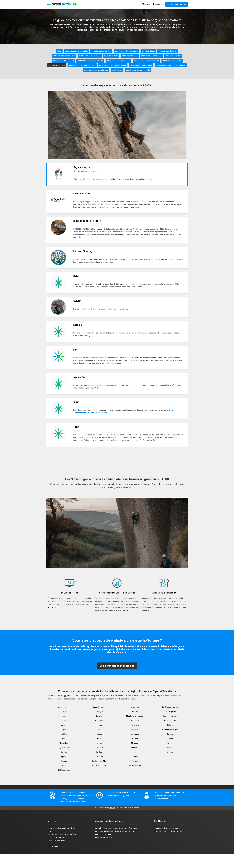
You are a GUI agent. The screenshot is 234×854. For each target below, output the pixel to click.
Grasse (99, 734)
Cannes (64, 752)
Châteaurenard (64, 770)
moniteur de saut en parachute (146, 60)
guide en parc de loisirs (168, 51)
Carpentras (64, 757)
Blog (49, 843)
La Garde (99, 757)
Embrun (99, 716)
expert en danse (148, 51)
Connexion (158, 4)
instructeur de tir (111, 56)
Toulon (170, 739)
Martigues (135, 734)
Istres (99, 743)
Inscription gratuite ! (177, 4)
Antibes (64, 711)
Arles (64, 721)
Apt (64, 716)
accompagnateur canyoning (76, 51)
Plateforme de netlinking (56, 840)
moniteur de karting (173, 56)
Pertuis (135, 761)
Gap (99, 730)
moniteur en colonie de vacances (82, 65)
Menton (135, 739)
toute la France (54, 607)
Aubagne (64, 725)
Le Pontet (135, 711)
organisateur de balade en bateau (112, 65)
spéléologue (117, 70)
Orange (135, 757)
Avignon (64, 730)
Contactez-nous (53, 846)
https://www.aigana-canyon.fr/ (88, 171)
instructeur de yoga (129, 56)
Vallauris (170, 743)
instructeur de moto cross (89, 56)
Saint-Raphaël (170, 711)
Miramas (134, 743)
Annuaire (51, 828)
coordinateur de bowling (101, 51)
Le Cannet (135, 707)
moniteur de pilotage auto (63, 60)
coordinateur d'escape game (126, 51)
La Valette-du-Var (99, 766)
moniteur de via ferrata (172, 60)
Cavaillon (64, 766)
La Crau (99, 752)
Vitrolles (170, 752)
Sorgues (170, 734)
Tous (59, 51)
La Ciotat (99, 748)
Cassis (64, 761)
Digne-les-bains (99, 707)
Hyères (99, 739)
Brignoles (64, 743)
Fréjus (99, 725)
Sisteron (170, 725)
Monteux (134, 748)
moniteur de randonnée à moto (90, 60)
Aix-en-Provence (64, 707)
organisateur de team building (96, 70)
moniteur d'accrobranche (151, 56)
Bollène (64, 734)
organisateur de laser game (141, 65)
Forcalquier (99, 721)
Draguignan (99, 711)
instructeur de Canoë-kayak (64, 56)
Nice (134, 752)
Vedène (170, 748)
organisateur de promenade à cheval (170, 65)
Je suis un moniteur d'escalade (117, 665)
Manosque (135, 721)
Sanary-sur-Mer (170, 721)
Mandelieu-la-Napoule (134, 716)
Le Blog (147, 4)
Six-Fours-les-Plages (170, 730)
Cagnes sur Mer (64, 748)
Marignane (135, 725)
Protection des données (56, 837)
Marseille (134, 730)
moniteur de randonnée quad (118, 60)
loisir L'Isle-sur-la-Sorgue (104, 837)
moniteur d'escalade (57, 65)
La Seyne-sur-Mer (99, 761)
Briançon (64, 739)
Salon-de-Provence (170, 716)
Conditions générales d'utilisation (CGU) (62, 834)
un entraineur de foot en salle (138, 70)
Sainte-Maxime (135, 766)
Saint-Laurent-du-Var (170, 707)
